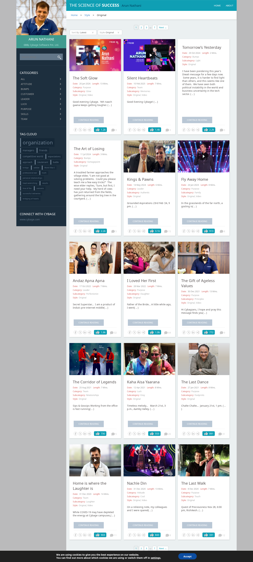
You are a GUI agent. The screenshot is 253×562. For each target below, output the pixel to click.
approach (27, 162)
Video (90, 95)
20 (169, 434)
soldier (36, 167)
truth (44, 173)
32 (115, 332)
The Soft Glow (85, 77)
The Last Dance (194, 381)
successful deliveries (31, 193)
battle (56, 162)
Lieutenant (42, 162)
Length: (95, 83)
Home (217, 5)
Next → (163, 27)
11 (115, 535)
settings (155, 557)
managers (28, 150)
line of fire (27, 188)
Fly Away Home (194, 179)
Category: (77, 87)
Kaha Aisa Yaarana (143, 381)
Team (24, 119)
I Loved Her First (141, 280)
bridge (26, 167)
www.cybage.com (30, 219)
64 (169, 332)
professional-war (30, 173)
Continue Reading (88, 120)
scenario (40, 188)
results (45, 183)
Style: (75, 95)
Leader (25, 99)
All (23, 79)
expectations (54, 156)
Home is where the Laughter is (89, 486)
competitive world (33, 156)
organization (38, 142)
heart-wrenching (30, 183)
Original (82, 95)
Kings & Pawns (140, 179)
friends (43, 150)
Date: (75, 83)
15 (169, 231)
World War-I (49, 167)
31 (223, 434)
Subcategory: (79, 91)
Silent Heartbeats (142, 77)
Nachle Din (137, 483)
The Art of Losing (89, 148)
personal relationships (32, 178)
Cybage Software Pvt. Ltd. (44, 45)
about (229, 5)
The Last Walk (193, 483)
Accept (187, 556)
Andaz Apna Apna (88, 280)
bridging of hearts (31, 198)
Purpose (26, 109)
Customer (27, 94)
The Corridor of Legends (94, 381)
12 (223, 535)
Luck (24, 104)
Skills (24, 114)
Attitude (26, 84)
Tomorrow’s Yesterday (201, 47)
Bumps (25, 89)
